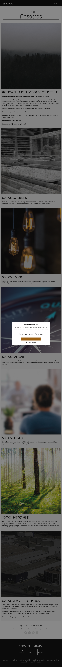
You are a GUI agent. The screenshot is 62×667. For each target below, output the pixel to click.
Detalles (33, 330)
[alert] (31, 333)
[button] (31, 333)
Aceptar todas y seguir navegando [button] (31, 339)
